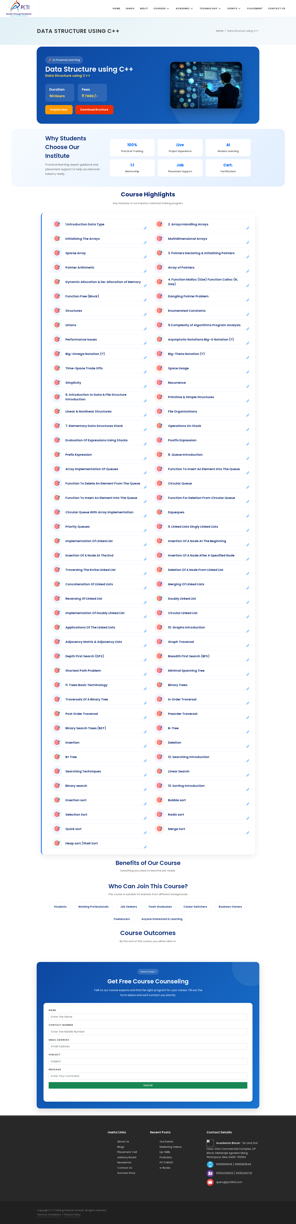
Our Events (166, 1141)
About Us (123, 1141)
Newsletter (124, 1162)
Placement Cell (127, 1152)
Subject (54, 1054)
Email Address (59, 1039)
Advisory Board (126, 1157)
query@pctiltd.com (229, 1182)
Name (52, 1010)
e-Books (165, 1168)
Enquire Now (58, 110)
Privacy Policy (72, 1214)
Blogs (120, 1147)
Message (55, 1069)
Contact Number (61, 1025)
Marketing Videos (171, 1147)
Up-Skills (165, 1152)
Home (219, 31)
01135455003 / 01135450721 (234, 1173)
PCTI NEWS (166, 1162)
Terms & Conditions (49, 1214)
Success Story (126, 1173)
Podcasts (166, 1157)
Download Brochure (94, 110)
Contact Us (124, 1168)
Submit (148, 1085)
